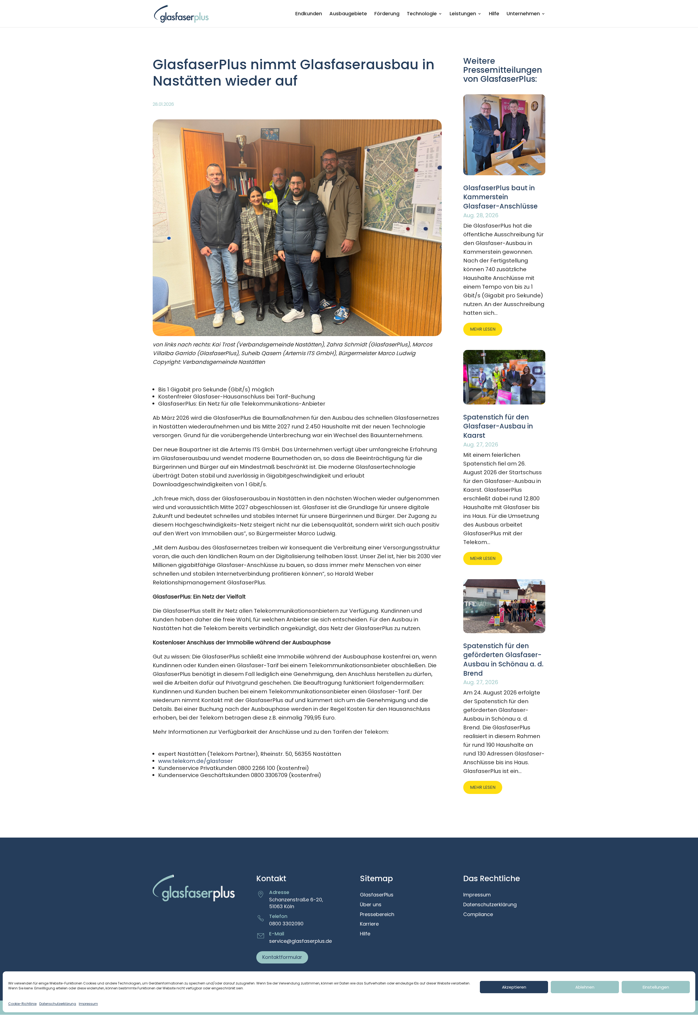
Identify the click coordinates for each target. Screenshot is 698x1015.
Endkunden (308, 14)
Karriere (369, 924)
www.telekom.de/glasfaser (195, 761)
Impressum (88, 1003)
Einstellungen (656, 987)
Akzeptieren (514, 987)
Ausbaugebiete (348, 14)
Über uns (370, 905)
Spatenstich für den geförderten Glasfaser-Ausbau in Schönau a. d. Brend (503, 659)
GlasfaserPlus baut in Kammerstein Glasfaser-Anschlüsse (500, 197)
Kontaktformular (282, 957)
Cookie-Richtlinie (22, 1003)
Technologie (422, 14)
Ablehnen (584, 987)
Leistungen (463, 14)
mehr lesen (482, 329)
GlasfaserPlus (376, 895)
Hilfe (494, 14)
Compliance (478, 915)
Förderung (386, 14)
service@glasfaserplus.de (300, 941)
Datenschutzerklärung (57, 1003)
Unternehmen (523, 14)
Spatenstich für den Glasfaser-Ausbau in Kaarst (498, 426)
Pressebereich (377, 915)
